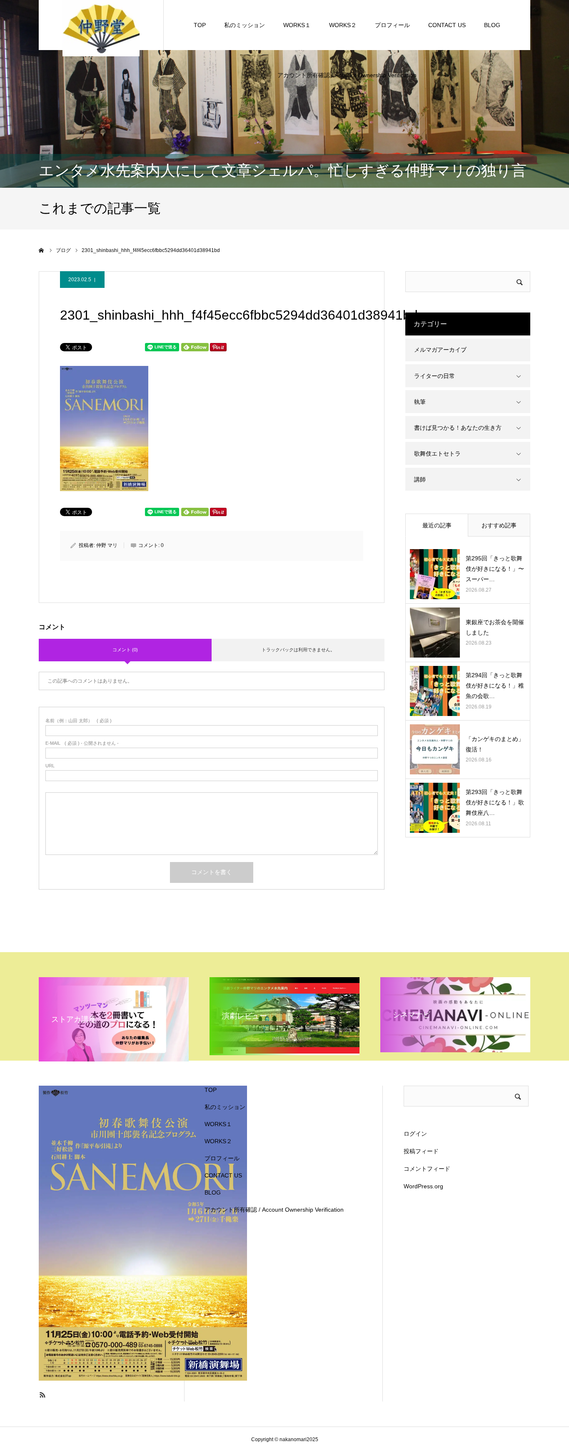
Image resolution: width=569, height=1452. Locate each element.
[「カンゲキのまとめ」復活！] (435, 749)
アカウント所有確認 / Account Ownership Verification (347, 75)
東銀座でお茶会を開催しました (495, 627)
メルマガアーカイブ (440, 349)
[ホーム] (42, 250)
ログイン (415, 1133)
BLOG (492, 25)
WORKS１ (297, 25)
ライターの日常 (434, 376)
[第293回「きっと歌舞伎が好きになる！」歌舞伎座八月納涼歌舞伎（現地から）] (435, 808)
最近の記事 (437, 525)
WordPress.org (423, 1186)
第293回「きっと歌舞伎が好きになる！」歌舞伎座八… (495, 802)
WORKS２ (343, 25)
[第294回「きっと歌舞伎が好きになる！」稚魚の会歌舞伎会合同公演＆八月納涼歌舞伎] (435, 691)
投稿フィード (421, 1151)
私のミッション (244, 25)
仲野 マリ (106, 545)
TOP (200, 25)
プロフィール (392, 25)
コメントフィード (427, 1168)
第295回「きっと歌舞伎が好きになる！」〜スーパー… (495, 568)
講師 (420, 479)
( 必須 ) (78, 720)
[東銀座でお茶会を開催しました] (435, 633)
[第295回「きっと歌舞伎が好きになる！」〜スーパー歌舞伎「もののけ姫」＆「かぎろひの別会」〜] (435, 574)
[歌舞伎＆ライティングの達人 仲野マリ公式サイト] (101, 27)
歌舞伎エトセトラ (437, 453)
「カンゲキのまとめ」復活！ (495, 744)
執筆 (420, 401)
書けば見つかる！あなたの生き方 (458, 427)
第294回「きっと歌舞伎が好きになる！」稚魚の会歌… (495, 685)
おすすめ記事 (499, 525)
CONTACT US (447, 25)
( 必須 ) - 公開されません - (82, 743)
